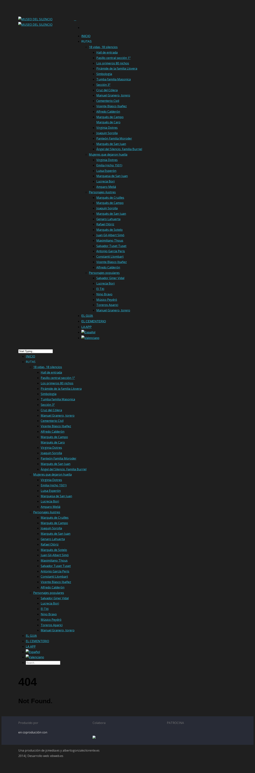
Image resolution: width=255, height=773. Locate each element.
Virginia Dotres (107, 128)
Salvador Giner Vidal (110, 278)
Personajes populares (104, 273)
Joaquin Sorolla (107, 133)
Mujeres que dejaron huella (108, 154)
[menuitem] (88, 333)
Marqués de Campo (110, 203)
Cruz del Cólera (107, 90)
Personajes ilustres (102, 192)
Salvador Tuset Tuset (111, 246)
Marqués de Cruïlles (110, 198)
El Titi (100, 289)
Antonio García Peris (110, 251)
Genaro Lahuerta (108, 219)
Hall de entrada (107, 52)
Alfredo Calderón (108, 112)
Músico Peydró (106, 300)
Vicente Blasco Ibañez (111, 106)
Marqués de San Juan (111, 144)
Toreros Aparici (107, 305)
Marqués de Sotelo (109, 230)
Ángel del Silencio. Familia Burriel (119, 149)
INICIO (85, 36)
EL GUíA (87, 315)
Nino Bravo (104, 294)
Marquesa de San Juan (112, 176)
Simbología (104, 74)
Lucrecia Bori (105, 181)
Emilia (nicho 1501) (109, 165)
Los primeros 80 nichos (112, 63)
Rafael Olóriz (105, 224)
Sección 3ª (103, 85)
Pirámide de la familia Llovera (116, 68)
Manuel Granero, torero (113, 95)
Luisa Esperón (106, 171)
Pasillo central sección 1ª (113, 58)
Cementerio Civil (107, 101)
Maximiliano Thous (109, 240)
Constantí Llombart (110, 256)
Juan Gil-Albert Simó (110, 235)
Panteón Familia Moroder (114, 138)
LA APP (86, 327)
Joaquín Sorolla (107, 208)
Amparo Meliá (106, 187)
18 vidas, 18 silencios (103, 47)
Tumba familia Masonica (113, 79)
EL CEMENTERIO (93, 321)
